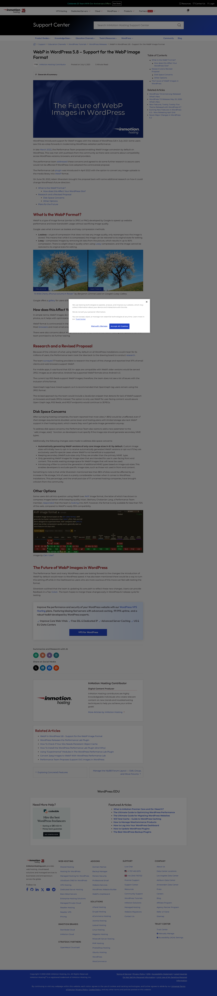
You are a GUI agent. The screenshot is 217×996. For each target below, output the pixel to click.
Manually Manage (99, 326)
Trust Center (81, 319)
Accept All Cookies (119, 326)
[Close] (146, 302)
